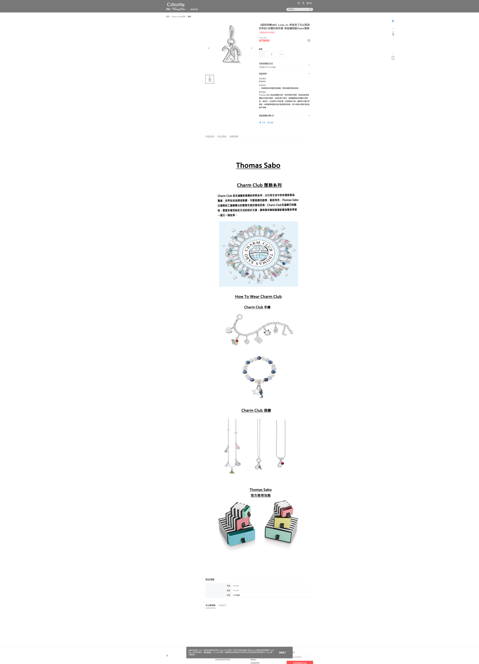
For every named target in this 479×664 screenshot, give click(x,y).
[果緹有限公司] (176, 6)
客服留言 (253, 660)
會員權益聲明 (254, 663)
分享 (263, 123)
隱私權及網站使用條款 (222, 660)
